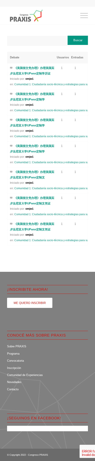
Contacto (13, 389)
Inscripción (14, 368)
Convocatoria (15, 360)
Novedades (14, 382)
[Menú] (82, 15)
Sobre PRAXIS (16, 346)
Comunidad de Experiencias (25, 375)
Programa (13, 353)
